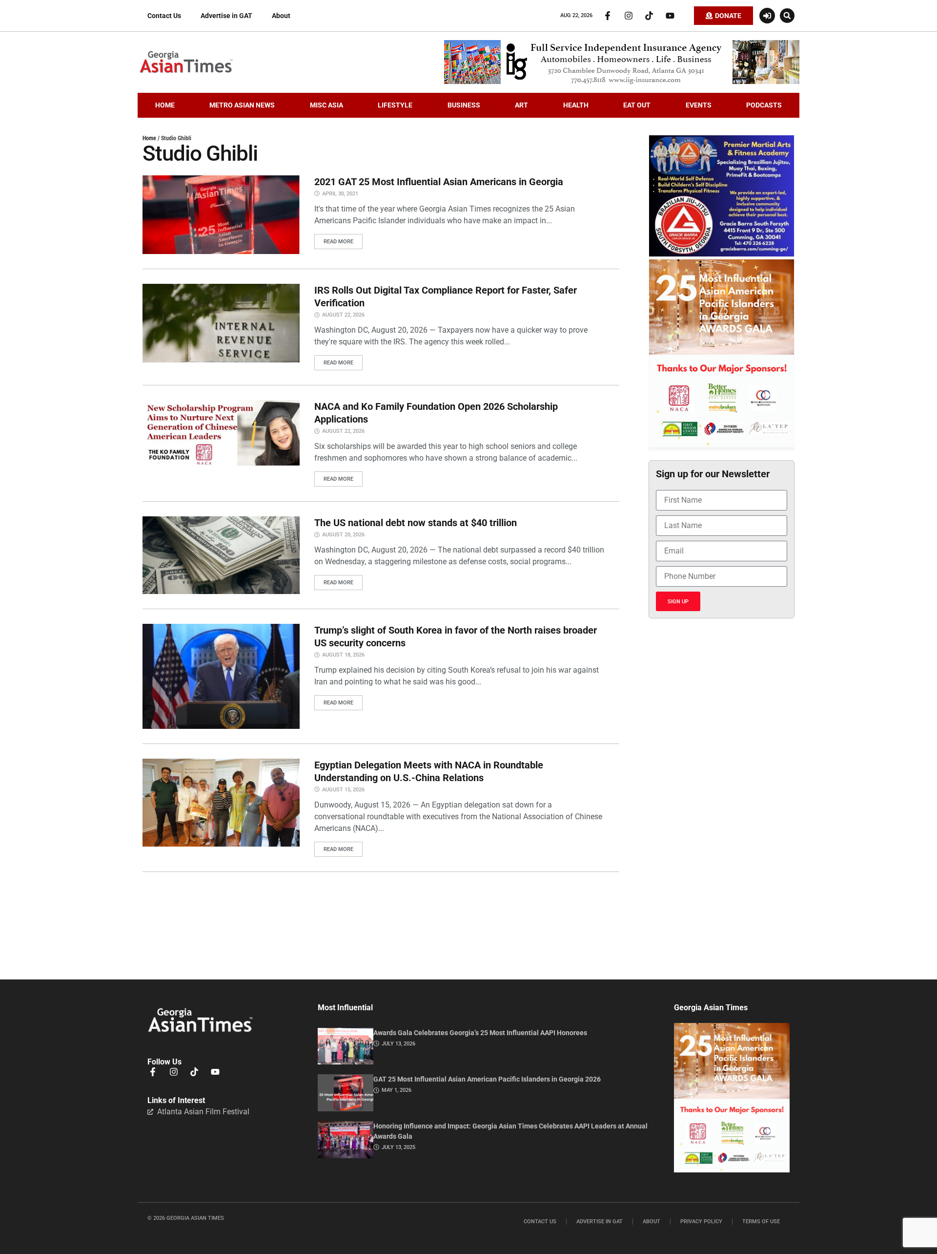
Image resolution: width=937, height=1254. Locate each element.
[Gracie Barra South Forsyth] (721, 254)
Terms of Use (761, 1221)
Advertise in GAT (226, 16)
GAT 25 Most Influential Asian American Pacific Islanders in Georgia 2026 (487, 1079)
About (281, 16)
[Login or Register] (767, 15)
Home (149, 138)
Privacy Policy (701, 1221)
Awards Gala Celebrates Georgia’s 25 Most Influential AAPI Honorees (480, 1033)
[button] (787, 15)
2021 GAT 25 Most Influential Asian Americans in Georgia (438, 182)
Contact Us (164, 16)
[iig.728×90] (621, 81)
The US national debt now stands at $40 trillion (415, 523)
